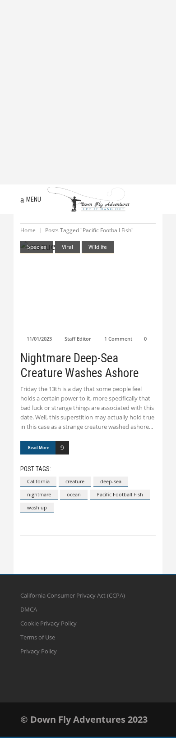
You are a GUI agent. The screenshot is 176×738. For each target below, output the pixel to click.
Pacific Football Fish (120, 494)
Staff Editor (78, 338)
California (38, 481)
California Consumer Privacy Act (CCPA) (72, 595)
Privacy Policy (38, 651)
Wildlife (97, 247)
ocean (74, 494)
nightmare (39, 494)
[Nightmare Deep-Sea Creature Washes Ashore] (88, 285)
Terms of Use (37, 637)
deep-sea (110, 481)
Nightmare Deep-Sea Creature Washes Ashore (79, 365)
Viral (67, 247)
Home (28, 230)
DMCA (28, 609)
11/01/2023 (39, 338)
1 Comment (118, 338)
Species (36, 247)
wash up (37, 507)
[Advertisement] (88, 92)
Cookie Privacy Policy (48, 623)
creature (74, 481)
